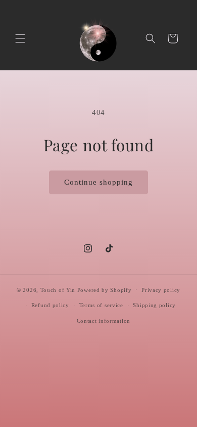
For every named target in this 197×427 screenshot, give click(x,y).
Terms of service (101, 305)
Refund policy (50, 305)
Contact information (103, 321)
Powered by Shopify (104, 289)
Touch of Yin (57, 289)
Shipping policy (154, 305)
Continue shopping (98, 182)
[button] (20, 38)
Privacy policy (160, 290)
